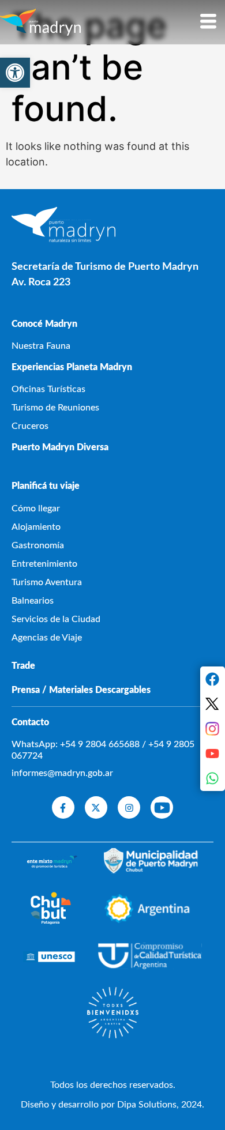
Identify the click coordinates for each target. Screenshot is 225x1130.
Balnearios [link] (33, 600)
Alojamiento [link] (36, 527)
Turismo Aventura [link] (47, 582)
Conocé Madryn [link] (44, 324)
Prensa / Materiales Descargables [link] (81, 690)
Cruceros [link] (30, 426)
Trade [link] (23, 666)
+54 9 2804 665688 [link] (100, 744)
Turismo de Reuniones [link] (55, 407)
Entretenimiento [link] (44, 563)
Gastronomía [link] (38, 545)
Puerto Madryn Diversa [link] (60, 447)
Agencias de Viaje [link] (47, 637)
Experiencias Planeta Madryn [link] (72, 367)
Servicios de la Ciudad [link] (56, 619)
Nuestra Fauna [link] (41, 346)
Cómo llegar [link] (36, 508)
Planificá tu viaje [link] (46, 486)
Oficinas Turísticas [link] (48, 389)
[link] (15, 73)
